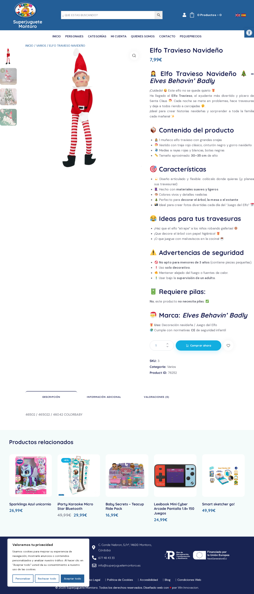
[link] (249, 33)
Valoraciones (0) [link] (156, 396)
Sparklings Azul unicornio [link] (30, 504)
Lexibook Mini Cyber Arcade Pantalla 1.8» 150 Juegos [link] (174, 508)
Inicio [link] (29, 46)
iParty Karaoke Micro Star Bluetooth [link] (75, 506)
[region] (48, 563)
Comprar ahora (200, 345)
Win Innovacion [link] (188, 588)
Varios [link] (41, 46)
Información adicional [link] (104, 396)
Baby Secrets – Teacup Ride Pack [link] (125, 506)
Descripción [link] (51, 396)
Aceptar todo (72, 578)
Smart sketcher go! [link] (218, 504)
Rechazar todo (47, 578)
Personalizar (23, 578)
